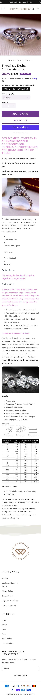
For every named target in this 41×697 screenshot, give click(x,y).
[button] (33, 9)
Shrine (32, 694)
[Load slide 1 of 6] (20, 60)
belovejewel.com (17, 694)
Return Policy (7, 596)
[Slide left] (3, 38)
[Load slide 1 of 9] (27, 60)
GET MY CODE (20, 675)
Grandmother (7, 638)
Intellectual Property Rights (10, 584)
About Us (5, 578)
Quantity (5, 102)
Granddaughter (7, 643)
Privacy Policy (7, 591)
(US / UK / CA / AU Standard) (16, 89)
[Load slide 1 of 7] (23, 60)
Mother (4, 624)
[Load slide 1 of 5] (18, 60)
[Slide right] (38, 38)
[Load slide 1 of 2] (11, 60)
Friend (4, 629)
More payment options (20, 133)
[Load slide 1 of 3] (14, 60)
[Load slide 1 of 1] (9, 60)
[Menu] (2, 9)
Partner (4, 620)
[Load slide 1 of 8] (25, 60)
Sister (4, 634)
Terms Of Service (9, 605)
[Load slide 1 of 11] (32, 60)
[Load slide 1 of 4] (16, 60)
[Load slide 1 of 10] (30, 60)
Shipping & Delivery (10, 600)
